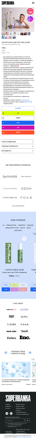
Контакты (8, 408)
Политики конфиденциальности (17, 424)
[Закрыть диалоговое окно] (34, 435)
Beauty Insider (28, 101)
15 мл (8, 52)
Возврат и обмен (20, 406)
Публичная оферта (20, 408)
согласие (11, 423)
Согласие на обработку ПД (22, 414)
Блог (7, 410)
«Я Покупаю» (24, 100)
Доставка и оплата (20, 404)
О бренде (8, 404)
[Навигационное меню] (33, 3)
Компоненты (9, 406)
